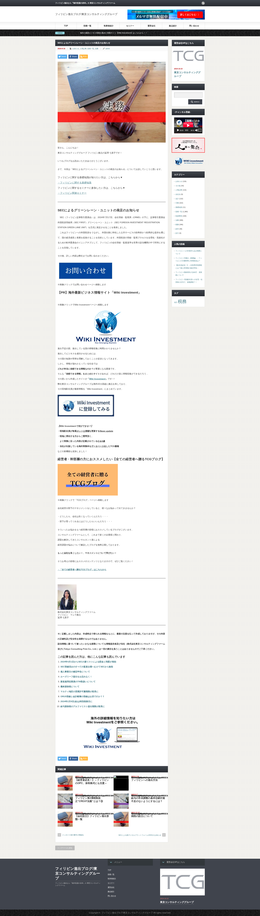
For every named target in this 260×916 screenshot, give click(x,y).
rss (203, 3)
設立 (177, 233)
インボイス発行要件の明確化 (73, 835)
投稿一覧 (87, 26)
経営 (177, 229)
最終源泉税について (69, 686)
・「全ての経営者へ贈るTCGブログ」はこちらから (82, 569)
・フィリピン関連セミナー (72, 193)
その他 (177, 186)
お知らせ (75, 48)
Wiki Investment (97, 379)
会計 (177, 199)
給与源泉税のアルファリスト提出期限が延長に (82, 706)
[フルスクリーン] (199, 130)
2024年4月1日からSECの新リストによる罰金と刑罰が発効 (88, 661)
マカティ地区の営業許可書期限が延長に (79, 691)
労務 (177, 203)
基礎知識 (178, 207)
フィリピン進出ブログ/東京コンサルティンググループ (86, 14)
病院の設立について (142, 816)
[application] (188, 125)
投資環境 (178, 216)
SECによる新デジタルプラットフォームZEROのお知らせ (139, 835)
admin (107, 48)
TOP (66, 26)
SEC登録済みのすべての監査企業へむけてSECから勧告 (86, 666)
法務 (96, 48)
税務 (177, 224)
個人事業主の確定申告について (75, 671)
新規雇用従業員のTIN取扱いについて (78, 681)
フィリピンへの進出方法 (144, 780)
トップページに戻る (64, 848)
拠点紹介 (173, 26)
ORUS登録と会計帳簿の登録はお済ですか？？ (82, 696)
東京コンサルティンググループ (187, 74)
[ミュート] (196, 130)
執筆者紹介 (109, 26)
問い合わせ (194, 26)
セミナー (130, 26)
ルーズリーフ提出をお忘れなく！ (76, 676)
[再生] (178, 130)
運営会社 (151, 26)
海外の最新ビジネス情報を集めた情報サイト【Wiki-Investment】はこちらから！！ (73, 33)
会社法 (177, 194)
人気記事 (83, 48)
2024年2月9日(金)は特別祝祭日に (76, 701)
